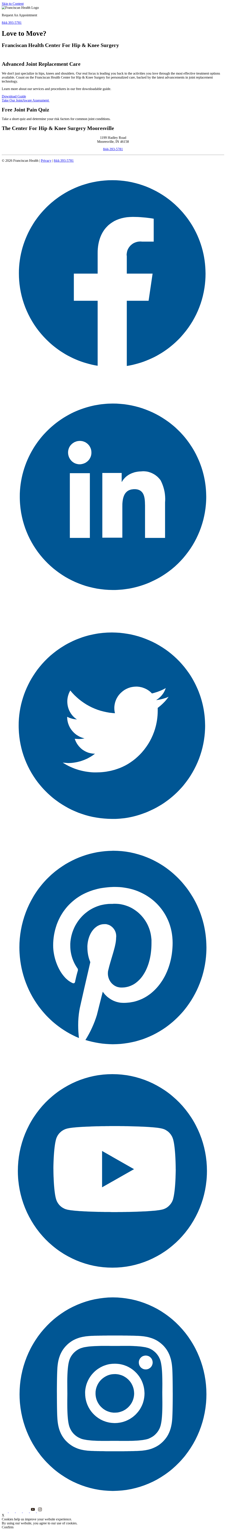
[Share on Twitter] (113, 834)
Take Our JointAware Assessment (26, 100)
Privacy (46, 160)
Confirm (7, 1527)
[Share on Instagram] (113, 1504)
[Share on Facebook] (113, 387)
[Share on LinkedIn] (113, 611)
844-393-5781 (113, 149)
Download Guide (14, 96)
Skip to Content (13, 4)
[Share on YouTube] (113, 1281)
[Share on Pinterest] (113, 1057)
